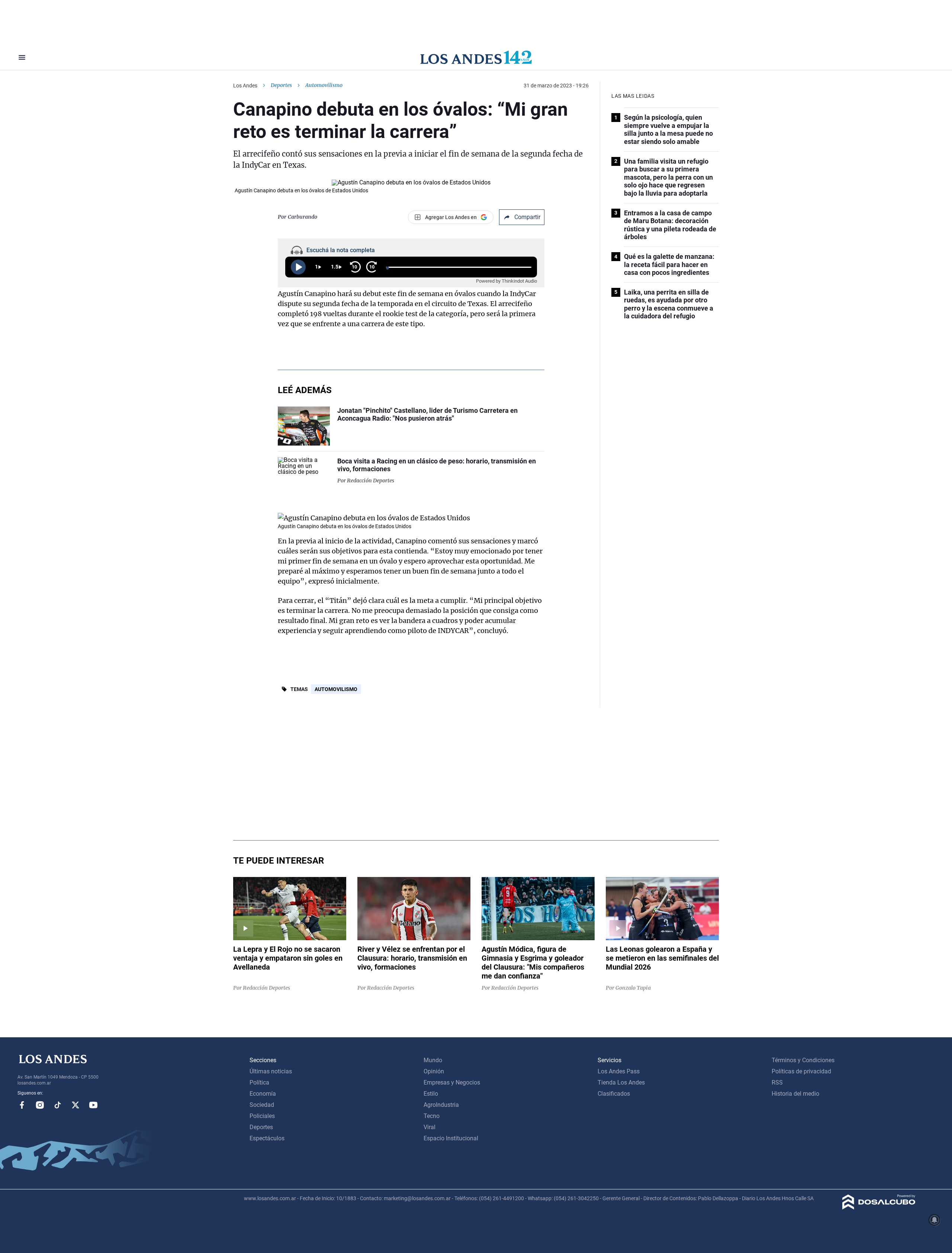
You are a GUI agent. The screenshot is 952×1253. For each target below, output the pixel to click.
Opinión (434, 1071)
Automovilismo (336, 689)
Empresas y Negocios (452, 1082)
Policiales (262, 1115)
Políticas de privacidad (801, 1071)
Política (259, 1082)
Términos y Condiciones (803, 1060)
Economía (263, 1093)
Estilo (431, 1093)
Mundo (433, 1060)
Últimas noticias (271, 1071)
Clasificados (614, 1093)
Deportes (281, 85)
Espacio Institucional (451, 1138)
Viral (429, 1127)
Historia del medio (795, 1093)
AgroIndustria (441, 1104)
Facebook (21, 1105)
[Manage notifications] (934, 1220)
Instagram (39, 1105)
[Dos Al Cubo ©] (879, 1207)
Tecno (432, 1115)
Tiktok (57, 1105)
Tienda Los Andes (621, 1082)
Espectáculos (267, 1138)
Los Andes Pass (619, 1071)
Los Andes (245, 86)
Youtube (93, 1105)
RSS (777, 1082)
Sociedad (262, 1104)
